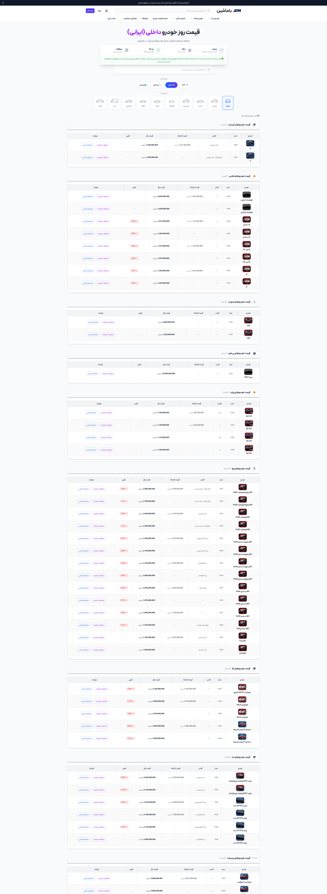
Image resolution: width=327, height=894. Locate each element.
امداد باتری (111, 18)
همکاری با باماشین (130, 18)
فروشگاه (145, 18)
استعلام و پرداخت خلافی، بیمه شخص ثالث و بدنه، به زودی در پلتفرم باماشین (163, 2)
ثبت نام (90, 10)
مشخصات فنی (87, 145)
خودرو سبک (215, 18)
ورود (99, 10)
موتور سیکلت (198, 18)
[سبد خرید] (106, 10)
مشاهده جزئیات (102, 145)
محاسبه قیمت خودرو (160, 18)
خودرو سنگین (180, 18)
